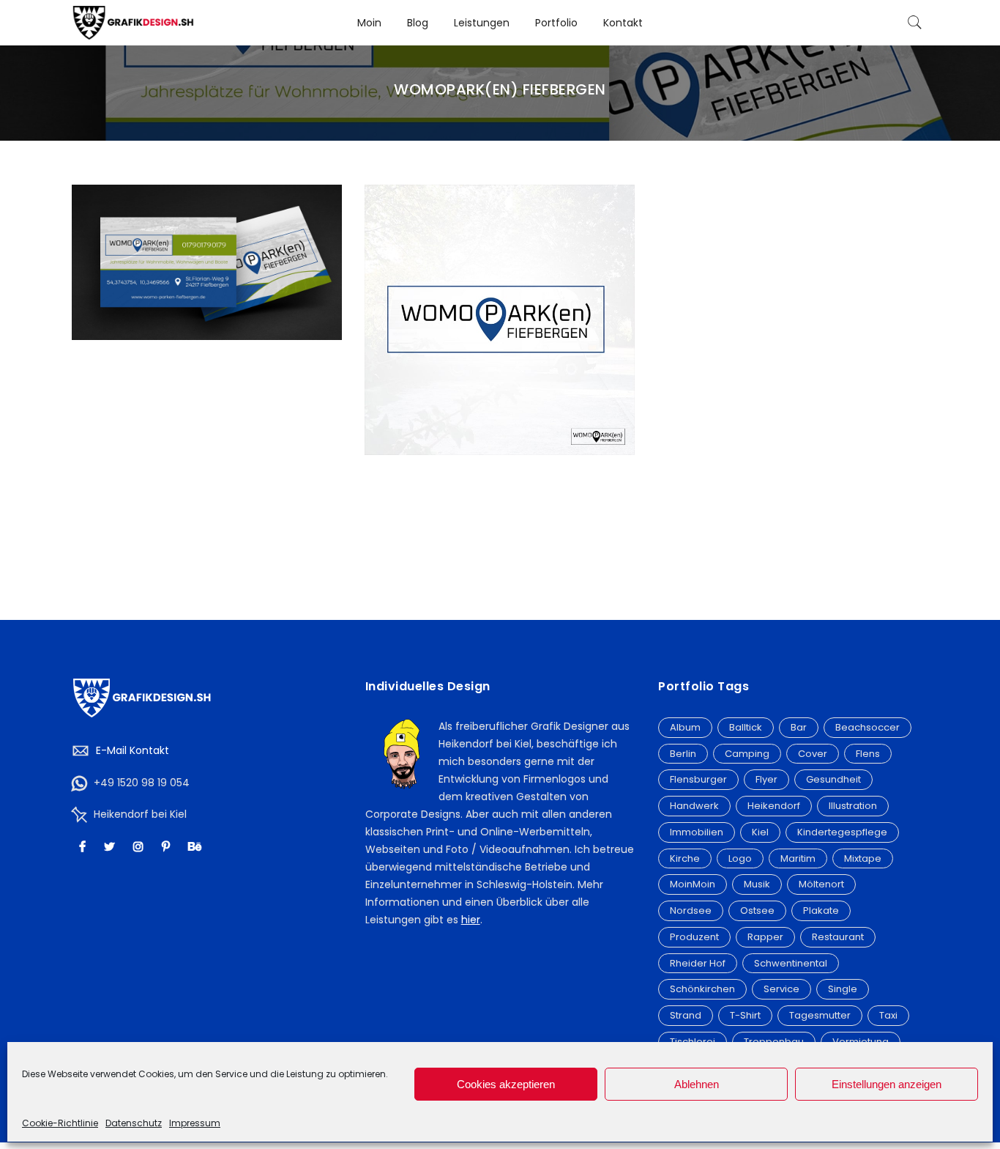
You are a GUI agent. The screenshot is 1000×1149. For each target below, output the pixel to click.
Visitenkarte (206, 247)
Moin (369, 22)
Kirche (685, 858)
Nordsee (691, 910)
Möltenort (821, 884)
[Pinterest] (167, 846)
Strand (685, 1015)
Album (685, 727)
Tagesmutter (820, 1015)
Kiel (760, 832)
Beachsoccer (867, 727)
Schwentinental (790, 963)
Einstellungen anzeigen (886, 1084)
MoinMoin (692, 884)
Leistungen (482, 22)
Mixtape (862, 858)
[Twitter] (111, 846)
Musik (757, 884)
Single (842, 989)
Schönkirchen (702, 989)
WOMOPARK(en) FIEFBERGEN (207, 230)
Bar (799, 727)
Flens (868, 754)
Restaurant (838, 937)
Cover (812, 754)
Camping (747, 754)
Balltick (745, 727)
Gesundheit (833, 779)
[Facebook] (84, 846)
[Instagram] (140, 846)
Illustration (853, 806)
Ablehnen (696, 1084)
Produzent (694, 937)
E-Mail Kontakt (132, 750)
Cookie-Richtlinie (60, 1123)
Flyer (766, 779)
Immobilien (696, 832)
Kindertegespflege (842, 832)
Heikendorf (773, 806)
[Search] (915, 22)
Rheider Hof (697, 963)
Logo (740, 858)
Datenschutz (133, 1123)
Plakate (821, 910)
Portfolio (556, 22)
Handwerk (694, 806)
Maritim (798, 858)
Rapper (765, 937)
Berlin (683, 754)
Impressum (194, 1123)
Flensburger (698, 779)
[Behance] (196, 846)
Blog (417, 22)
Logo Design (499, 304)
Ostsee (757, 910)
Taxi (888, 1015)
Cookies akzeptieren (506, 1084)
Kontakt (623, 22)
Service (781, 989)
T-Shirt (745, 1015)
